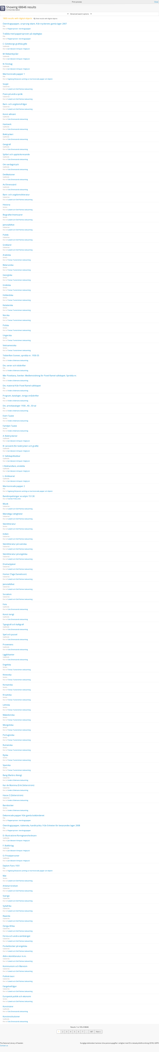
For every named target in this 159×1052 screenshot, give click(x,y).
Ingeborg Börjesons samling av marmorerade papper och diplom (30, 79)
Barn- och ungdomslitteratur (16, 194)
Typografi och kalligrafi (13, 624)
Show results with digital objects (46, 19)
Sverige (6, 895)
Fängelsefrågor (10, 986)
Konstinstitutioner (11, 1016)
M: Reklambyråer (11, 54)
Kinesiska (7, 674)
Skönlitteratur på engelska (15, 554)
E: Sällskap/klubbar (11, 456)
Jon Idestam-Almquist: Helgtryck (19, 49)
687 (91, 1032)
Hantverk (7, 124)
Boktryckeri (8, 134)
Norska (6, 315)
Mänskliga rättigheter (13, 513)
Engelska (7, 664)
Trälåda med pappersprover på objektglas (22, 33)
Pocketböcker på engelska (15, 946)
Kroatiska (7, 694)
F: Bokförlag (8, 845)
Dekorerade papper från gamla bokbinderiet (23, 815)
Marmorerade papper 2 (14, 486)
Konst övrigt (8, 614)
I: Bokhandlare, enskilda (14, 466)
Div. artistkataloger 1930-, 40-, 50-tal (19, 405)
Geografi (7, 144)
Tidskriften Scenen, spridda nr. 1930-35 (21, 355)
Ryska (5, 755)
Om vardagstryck (11, 164)
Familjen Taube (10, 425)
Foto (5, 604)
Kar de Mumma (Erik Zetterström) (18, 785)
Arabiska (7, 255)
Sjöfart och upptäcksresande (16, 154)
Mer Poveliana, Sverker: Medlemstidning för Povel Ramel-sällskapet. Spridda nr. (40, 375)
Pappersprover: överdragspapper (19, 29)
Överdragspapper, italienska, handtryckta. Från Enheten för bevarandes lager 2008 (41, 825)
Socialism (7, 594)
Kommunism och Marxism (15, 966)
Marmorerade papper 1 (14, 74)
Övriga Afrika (9, 926)
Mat (4, 875)
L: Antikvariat (9, 476)
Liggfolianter (8, 654)
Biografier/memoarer (13, 214)
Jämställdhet (8, 224)
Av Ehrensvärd (9, 184)
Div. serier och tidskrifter (14, 365)
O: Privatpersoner (11, 855)
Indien (6, 534)
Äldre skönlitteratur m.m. (14, 956)
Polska (6, 325)
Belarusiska (8, 265)
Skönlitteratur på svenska (15, 544)
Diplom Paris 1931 (11, 865)
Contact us (4, 1045)
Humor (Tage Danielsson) (15, 574)
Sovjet (5, 84)
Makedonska (9, 715)
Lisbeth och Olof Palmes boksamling (20, 89)
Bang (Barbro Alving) (12, 775)
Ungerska (7, 335)
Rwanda (6, 916)
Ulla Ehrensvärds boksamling (18, 119)
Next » (98, 1032)
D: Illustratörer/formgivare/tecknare (20, 835)
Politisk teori (8, 976)
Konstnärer (8, 1006)
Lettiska (6, 704)
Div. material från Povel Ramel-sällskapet (22, 385)
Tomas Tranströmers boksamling (19, 260)
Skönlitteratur (9, 524)
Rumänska (8, 745)
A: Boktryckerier (10, 436)
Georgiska (7, 275)
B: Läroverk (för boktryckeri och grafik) (20, 446)
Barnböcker (8, 805)
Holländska (8, 295)
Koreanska (8, 684)
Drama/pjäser (9, 564)
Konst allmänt (9, 114)
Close (156, 2)
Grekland (7, 245)
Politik (5, 234)
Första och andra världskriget (16, 936)
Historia (6, 204)
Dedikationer (9, 174)
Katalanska (8, 305)
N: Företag (7, 64)
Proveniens (8, 644)
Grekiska (7, 285)
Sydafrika (7, 906)
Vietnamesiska (9, 345)
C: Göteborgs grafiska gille (15, 43)
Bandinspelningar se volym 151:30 (19, 496)
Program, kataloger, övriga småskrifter (21, 395)
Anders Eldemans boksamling (18, 360)
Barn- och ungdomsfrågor (15, 104)
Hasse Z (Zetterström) (13, 795)
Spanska (7, 765)
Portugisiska (8, 735)
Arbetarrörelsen (10, 885)
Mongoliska (8, 725)
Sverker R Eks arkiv (14, 499)
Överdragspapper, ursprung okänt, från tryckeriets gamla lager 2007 (35, 23)
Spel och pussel (10, 634)
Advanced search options (79, 14)
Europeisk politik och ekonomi (17, 996)
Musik (5, 503)
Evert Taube (8, 415)
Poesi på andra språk (12, 94)
